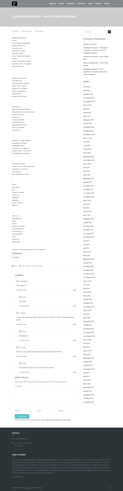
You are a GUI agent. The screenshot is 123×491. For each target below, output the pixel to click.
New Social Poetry (27, 31)
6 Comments (40, 31)
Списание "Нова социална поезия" (34, 266)
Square (28, 488)
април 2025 (87, 112)
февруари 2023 (88, 178)
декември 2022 (88, 186)
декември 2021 (88, 226)
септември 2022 (89, 197)
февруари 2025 (88, 120)
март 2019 (86, 318)
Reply (74, 290)
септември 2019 (89, 307)
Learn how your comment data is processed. (56, 420)
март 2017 (86, 384)
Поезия (15, 266)
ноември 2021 (88, 230)
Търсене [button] (107, 3)
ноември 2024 (88, 131)
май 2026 (86, 90)
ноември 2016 (88, 398)
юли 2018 (86, 343)
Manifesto (52, 3)
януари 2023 (87, 182)
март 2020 (86, 296)
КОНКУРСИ (98, 3)
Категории (80, 3)
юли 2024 (86, 142)
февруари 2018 (88, 358)
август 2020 (87, 281)
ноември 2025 (88, 94)
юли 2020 (86, 285)
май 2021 (86, 248)
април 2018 (87, 351)
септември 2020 (89, 277)
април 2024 (87, 149)
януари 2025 (87, 123)
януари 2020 (87, 299)
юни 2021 (86, 244)
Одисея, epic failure (90, 44)
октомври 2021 (88, 233)
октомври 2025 (88, 98)
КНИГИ (90, 3)
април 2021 (87, 252)
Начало (61, 3)
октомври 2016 (88, 402)
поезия (22, 266)
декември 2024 (88, 127)
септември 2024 (89, 134)
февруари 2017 (88, 387)
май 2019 (86, 314)
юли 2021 (86, 241)
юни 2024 (86, 145)
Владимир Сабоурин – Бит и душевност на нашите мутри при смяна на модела (95, 71)
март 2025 (86, 116)
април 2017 (87, 380)
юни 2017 (86, 373)
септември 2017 (89, 369)
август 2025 (87, 105)
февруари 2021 (88, 259)
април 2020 (87, 292)
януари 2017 (87, 391)
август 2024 (87, 138)
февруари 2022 (88, 219)
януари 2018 (87, 362)
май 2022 (86, 208)
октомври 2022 (88, 193)
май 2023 (86, 171)
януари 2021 (87, 263)
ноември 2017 (88, 365)
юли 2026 (86, 87)
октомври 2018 (88, 332)
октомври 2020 (88, 274)
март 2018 (86, 354)
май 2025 (86, 109)
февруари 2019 (88, 321)
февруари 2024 (88, 156)
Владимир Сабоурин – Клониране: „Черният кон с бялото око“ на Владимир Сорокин (95, 50)
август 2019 (87, 310)
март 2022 (86, 215)
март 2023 (86, 175)
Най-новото (71, 3)
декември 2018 (88, 329)
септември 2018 (89, 336)
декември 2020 (88, 266)
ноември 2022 (88, 189)
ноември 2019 (88, 303)
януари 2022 (87, 222)
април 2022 (87, 211)
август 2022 (87, 200)
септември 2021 (89, 237)
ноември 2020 (88, 270)
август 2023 (87, 164)
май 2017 (86, 376)
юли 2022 (86, 204)
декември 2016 (88, 395)
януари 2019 (87, 325)
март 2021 (86, 255)
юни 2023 (86, 167)
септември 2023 (89, 160)
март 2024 (86, 153)
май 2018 (86, 347)
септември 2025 (89, 102)
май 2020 (86, 288)
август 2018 (87, 340)
